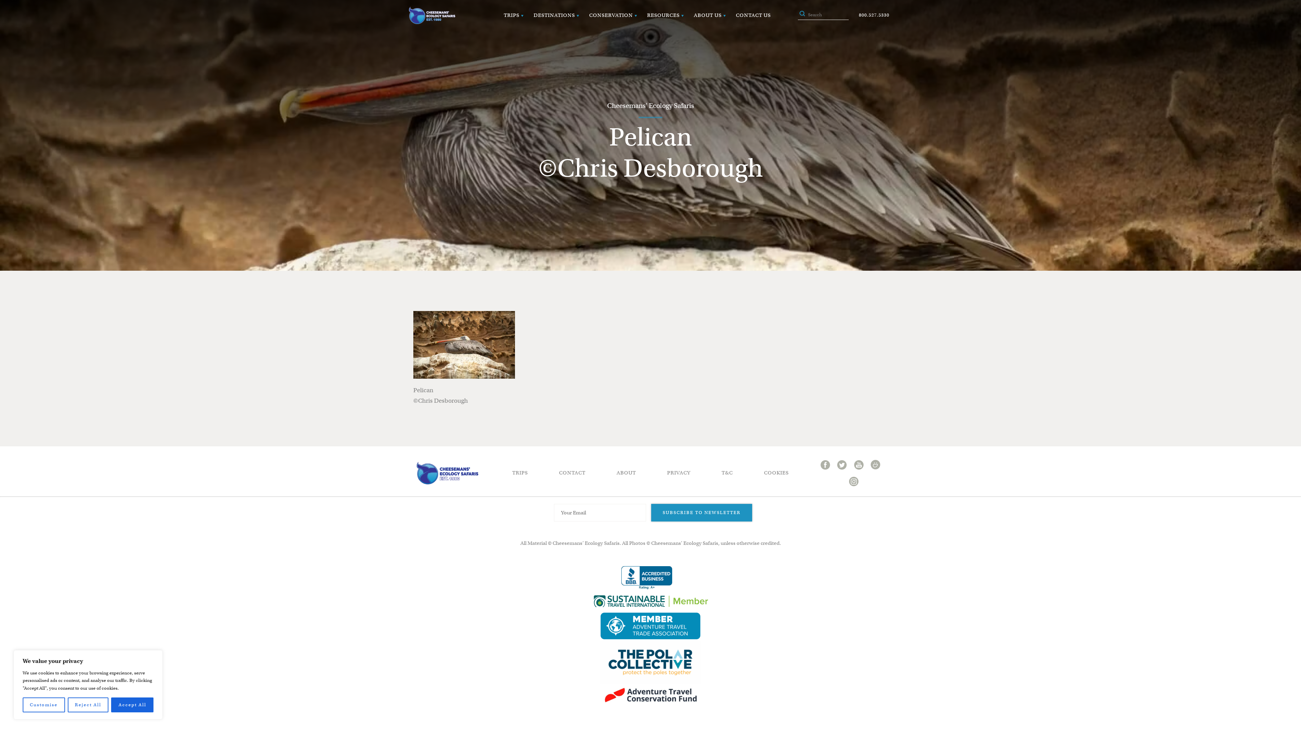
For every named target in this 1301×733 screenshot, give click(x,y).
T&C (727, 473)
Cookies (776, 473)
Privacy (678, 473)
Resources (663, 15)
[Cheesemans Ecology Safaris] (432, 15)
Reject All (88, 705)
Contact (572, 473)
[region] (88, 684)
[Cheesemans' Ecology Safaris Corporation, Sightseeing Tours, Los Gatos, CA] (646, 578)
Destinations (554, 15)
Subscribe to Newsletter (702, 512)
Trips (511, 15)
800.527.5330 (874, 15)
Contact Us (753, 15)
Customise (44, 705)
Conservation (611, 15)
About (626, 473)
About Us (708, 15)
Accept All (132, 705)
